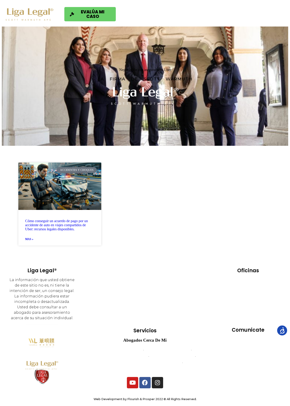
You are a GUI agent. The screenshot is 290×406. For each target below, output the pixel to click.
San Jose (248, 319)
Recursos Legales (245, 14)
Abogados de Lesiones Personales (145, 369)
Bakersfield (238, 281)
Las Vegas (237, 300)
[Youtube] (132, 382)
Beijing (261, 281)
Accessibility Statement (248, 369)
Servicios (151, 14)
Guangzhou (257, 294)
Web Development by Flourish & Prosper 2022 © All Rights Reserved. (145, 399)
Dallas (263, 287)
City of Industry (238, 287)
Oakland (260, 300)
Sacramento (259, 307)
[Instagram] (157, 382)
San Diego (234, 313)
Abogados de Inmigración (172, 356)
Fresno (235, 294)
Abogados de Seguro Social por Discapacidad (145, 363)
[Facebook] (145, 382)
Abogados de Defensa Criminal (121, 356)
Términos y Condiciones (248, 356)
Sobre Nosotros (193, 14)
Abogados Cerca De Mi (145, 340)
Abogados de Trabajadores (167, 350)
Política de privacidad (248, 363)
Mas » (29, 239)
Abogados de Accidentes (121, 350)
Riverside (235, 307)
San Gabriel (260, 313)
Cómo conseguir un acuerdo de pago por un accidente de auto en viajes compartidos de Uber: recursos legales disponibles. (56, 225)
